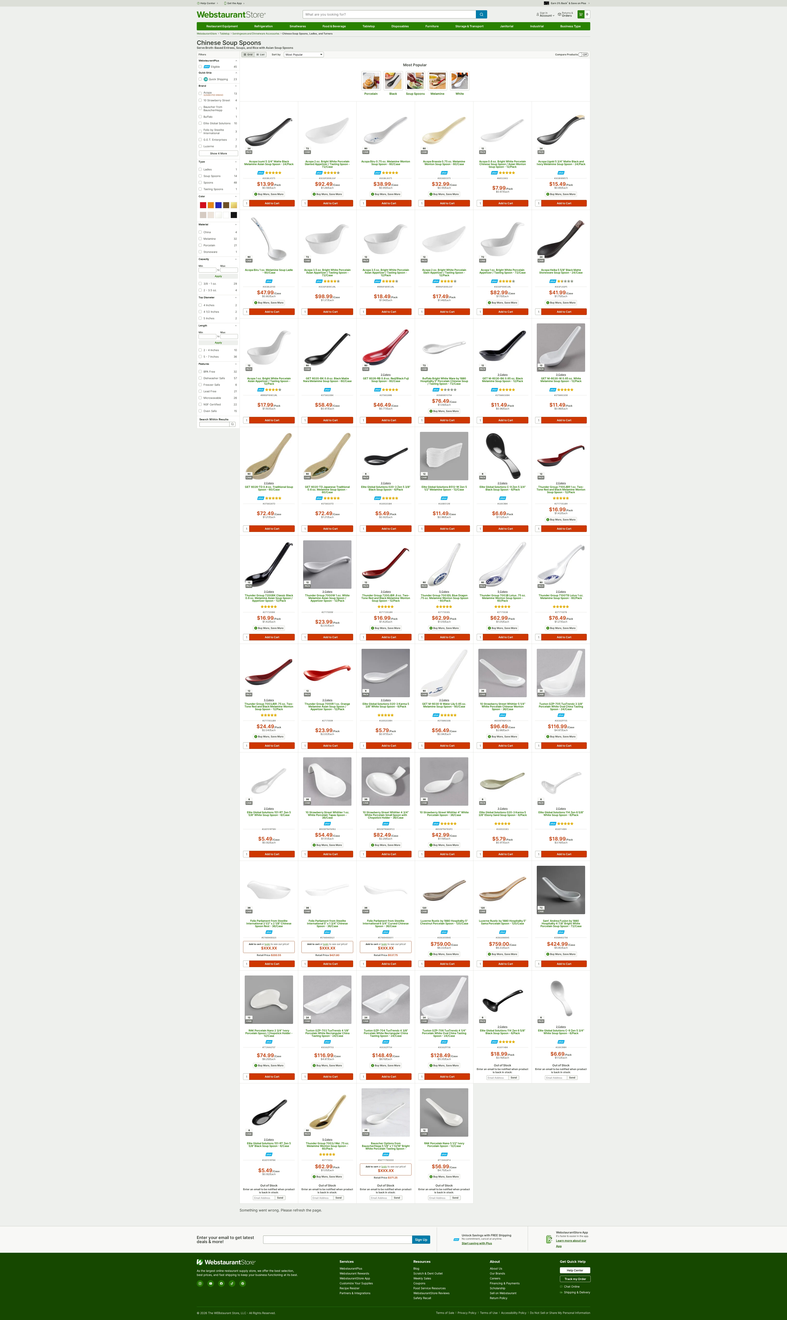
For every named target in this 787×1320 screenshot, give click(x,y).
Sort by (276, 54)
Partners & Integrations (355, 1293)
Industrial (537, 26)
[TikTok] (232, 1283)
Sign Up (421, 1240)
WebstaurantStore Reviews (431, 1293)
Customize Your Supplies (356, 1283)
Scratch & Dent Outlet (428, 1273)
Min (201, 265)
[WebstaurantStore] (248, 1262)
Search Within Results (214, 419)
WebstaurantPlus (351, 1268)
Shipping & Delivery (577, 1292)
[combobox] (389, 14)
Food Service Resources (429, 1288)
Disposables (400, 26)
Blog (416, 1268)
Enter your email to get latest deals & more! (225, 1240)
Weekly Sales (422, 1278)
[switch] (583, 54)
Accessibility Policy (514, 1312)
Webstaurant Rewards (354, 1273)
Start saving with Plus (477, 1243)
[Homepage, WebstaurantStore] (231, 14)
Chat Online (572, 1286)
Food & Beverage (334, 26)
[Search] (232, 424)
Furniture (432, 26)
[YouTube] (210, 1283)
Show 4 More (218, 153)
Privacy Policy (467, 1312)
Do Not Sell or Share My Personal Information (560, 1312)
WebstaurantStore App (355, 1278)
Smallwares (298, 26)
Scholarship (497, 1288)
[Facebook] (221, 1283)
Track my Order (575, 1279)
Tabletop (369, 26)
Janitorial (506, 26)
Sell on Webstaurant (503, 1293)
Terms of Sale (445, 1312)
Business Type (570, 26)
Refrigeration (263, 26)
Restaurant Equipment (222, 26)
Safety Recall (422, 1298)
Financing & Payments (505, 1283)
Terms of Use (489, 1312)
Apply (218, 276)
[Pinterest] (242, 1283)
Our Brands (497, 1273)
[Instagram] (200, 1283)
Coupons (419, 1283)
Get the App (234, 3)
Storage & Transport (469, 26)
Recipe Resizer (349, 1288)
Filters (202, 54)
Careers (495, 1278)
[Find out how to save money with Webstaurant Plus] (260, 173)
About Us (496, 1268)
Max (222, 265)
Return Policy (498, 1298)
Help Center (207, 3)
